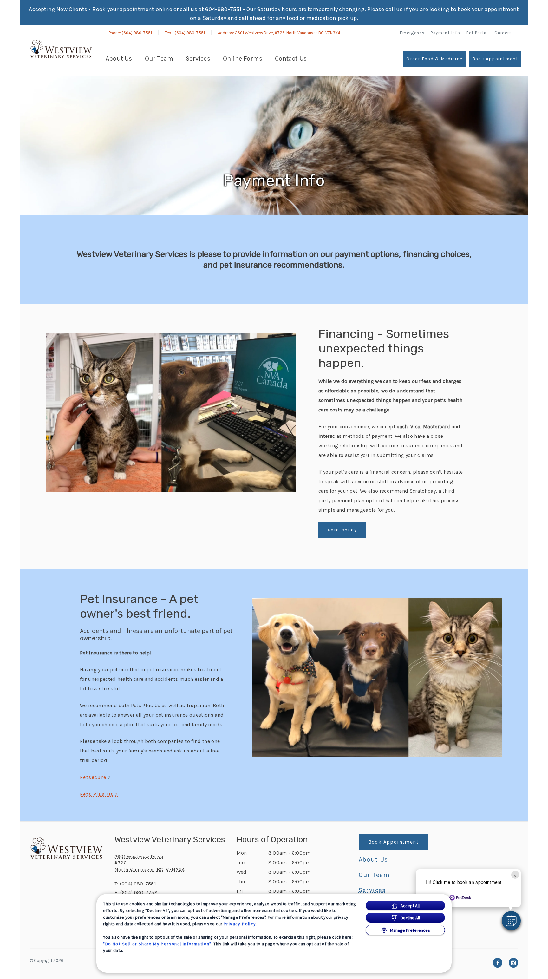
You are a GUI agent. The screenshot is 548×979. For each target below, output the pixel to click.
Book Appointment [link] (495, 59)
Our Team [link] (374, 875)
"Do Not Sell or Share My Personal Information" (157, 944)
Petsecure (94, 777)
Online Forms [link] (242, 58)
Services (198, 58)
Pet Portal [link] (477, 32)
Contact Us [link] (291, 58)
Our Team (159, 58)
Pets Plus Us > (99, 794)
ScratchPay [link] (342, 530)
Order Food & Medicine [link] (434, 59)
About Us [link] (373, 860)
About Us (119, 58)
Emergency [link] (412, 32)
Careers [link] (503, 32)
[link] (61, 49)
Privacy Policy (240, 924)
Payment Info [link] (445, 32)
